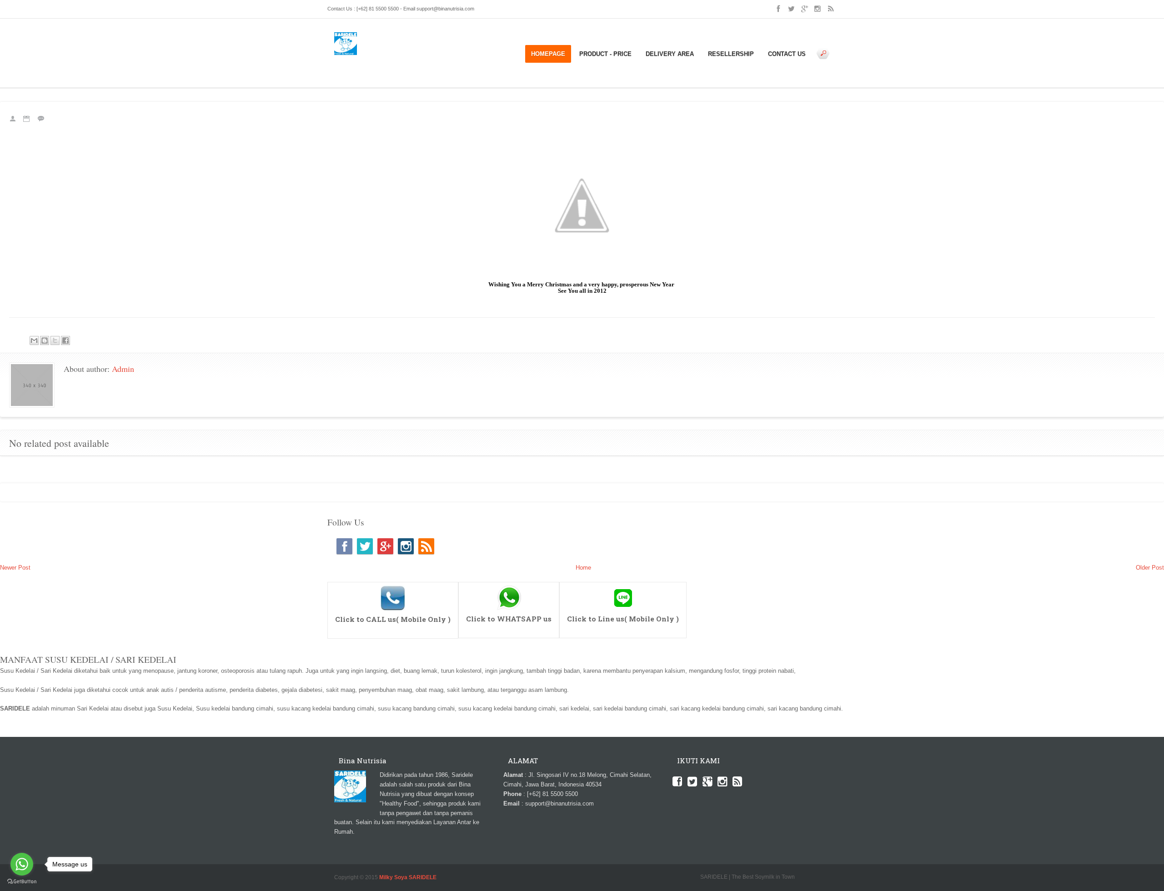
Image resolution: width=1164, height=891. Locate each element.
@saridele (623, 586)
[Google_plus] (385, 546)
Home (354, 59)
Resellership (731, 53)
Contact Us (787, 53)
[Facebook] (344, 546)
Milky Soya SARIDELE (407, 877)
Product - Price (605, 53)
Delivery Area (670, 53)
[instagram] (406, 546)
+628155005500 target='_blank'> (393, 586)
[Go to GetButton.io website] (21, 882)
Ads (339, 59)
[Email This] (34, 340)
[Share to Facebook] (65, 340)
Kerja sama (410, 59)
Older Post (1150, 567)
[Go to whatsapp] (21, 864)
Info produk (378, 59)
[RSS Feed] (426, 546)
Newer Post (15, 567)
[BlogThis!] (44, 340)
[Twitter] (365, 546)
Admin (123, 368)
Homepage (548, 53)
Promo (366, 68)
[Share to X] (55, 340)
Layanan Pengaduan (454, 59)
